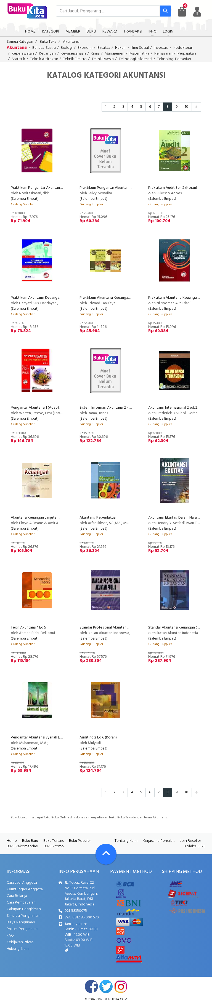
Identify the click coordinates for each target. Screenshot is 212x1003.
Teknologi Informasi (135, 59)
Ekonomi (85, 48)
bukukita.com (116, 999)
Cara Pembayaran (21, 902)
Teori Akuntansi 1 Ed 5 (28, 627)
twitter (106, 986)
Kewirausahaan (73, 53)
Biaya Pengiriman (21, 922)
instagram (121, 986)
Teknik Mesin (103, 59)
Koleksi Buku (194, 846)
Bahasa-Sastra (44, 48)
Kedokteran (183, 48)
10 (186, 107)
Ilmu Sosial (140, 48)
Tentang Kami (126, 841)
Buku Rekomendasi (22, 846)
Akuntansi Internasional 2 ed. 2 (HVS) (177, 408)
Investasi (161, 48)
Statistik (18, 59)
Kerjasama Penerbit (159, 841)
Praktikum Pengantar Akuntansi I (37, 188)
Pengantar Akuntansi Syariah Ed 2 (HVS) (43, 737)
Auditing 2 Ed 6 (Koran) (98, 737)
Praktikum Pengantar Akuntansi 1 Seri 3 (111, 188)
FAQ (10, 935)
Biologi (67, 48)
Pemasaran (163, 53)
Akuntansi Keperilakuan (99, 517)
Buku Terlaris (53, 841)
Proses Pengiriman (22, 929)
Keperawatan (23, 53)
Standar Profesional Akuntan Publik (109, 627)
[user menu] (197, 11)
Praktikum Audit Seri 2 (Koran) (172, 188)
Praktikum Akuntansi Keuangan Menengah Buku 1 (51, 298)
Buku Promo (54, 846)
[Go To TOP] (106, 854)
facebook (91, 986)
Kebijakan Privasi (20, 942)
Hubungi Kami (18, 949)
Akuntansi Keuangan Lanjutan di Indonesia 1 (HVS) (51, 517)
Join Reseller (190, 841)
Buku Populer (80, 841)
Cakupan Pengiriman (24, 909)
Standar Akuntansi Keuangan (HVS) (176, 627)
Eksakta (103, 48)
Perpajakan (186, 53)
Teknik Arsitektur (44, 59)
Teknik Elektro (75, 59)
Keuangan (47, 53)
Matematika (139, 53)
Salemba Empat (25, 199)
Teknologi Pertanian (174, 59)
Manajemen (114, 53)
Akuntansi (71, 42)
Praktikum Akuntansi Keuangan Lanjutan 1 (113, 298)
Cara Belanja (17, 896)
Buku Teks (48, 42)
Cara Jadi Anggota (22, 883)
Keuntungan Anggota (25, 889)
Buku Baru (30, 841)
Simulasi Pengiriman (23, 916)
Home (12, 841)
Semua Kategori (20, 42)
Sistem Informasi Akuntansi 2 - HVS (108, 408)
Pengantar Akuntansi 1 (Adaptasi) (38, 408)
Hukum (120, 48)
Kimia (95, 53)
